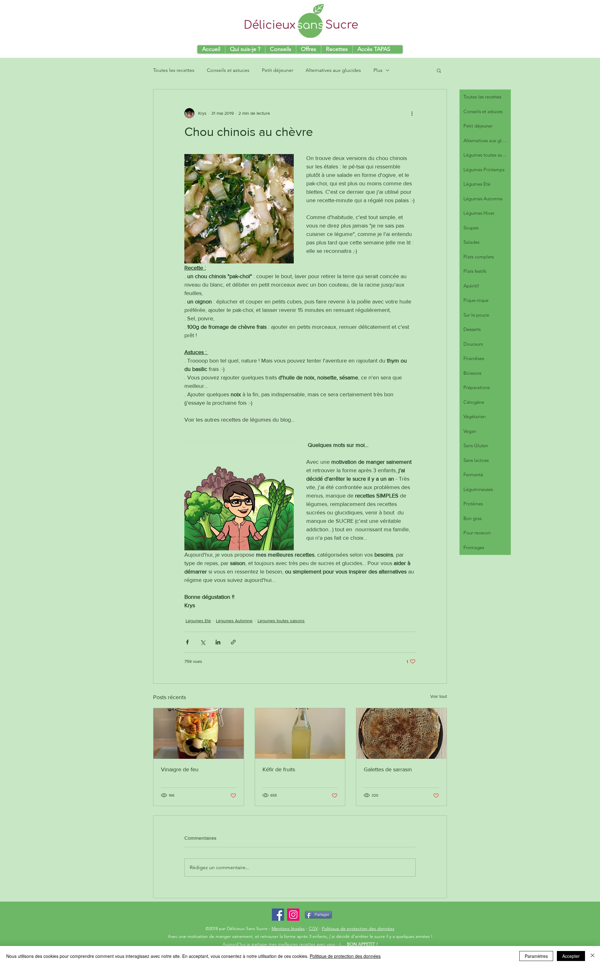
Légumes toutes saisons (281, 620)
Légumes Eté (198, 620)
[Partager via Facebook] (187, 642)
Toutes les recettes (173, 70)
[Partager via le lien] (233, 642)
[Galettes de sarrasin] (401, 733)
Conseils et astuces (228, 70)
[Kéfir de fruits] (300, 733)
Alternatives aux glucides (333, 70)
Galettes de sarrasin (388, 769)
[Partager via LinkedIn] (218, 642)
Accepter (571, 956)
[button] (439, 70)
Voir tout (438, 696)
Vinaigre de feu (179, 769)
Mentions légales (288, 928)
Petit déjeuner (277, 70)
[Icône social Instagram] (293, 914)
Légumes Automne (234, 620)
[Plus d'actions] (412, 113)
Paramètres (536, 956)
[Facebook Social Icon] (278, 914)
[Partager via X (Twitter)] (203, 642)
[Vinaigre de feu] (198, 733)
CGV (313, 928)
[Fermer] (592, 956)
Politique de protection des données (358, 928)
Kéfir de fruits (278, 769)
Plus (377, 70)
